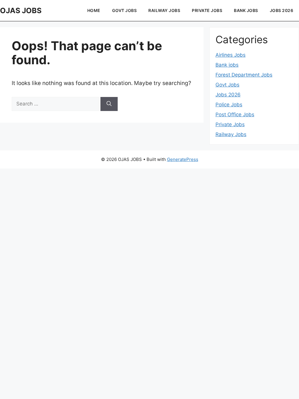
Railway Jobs (164, 10)
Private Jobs (207, 10)
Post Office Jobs (234, 114)
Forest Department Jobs (243, 75)
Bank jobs (246, 10)
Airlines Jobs (230, 55)
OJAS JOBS (20, 10)
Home (93, 10)
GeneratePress (182, 159)
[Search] (109, 104)
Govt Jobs (124, 10)
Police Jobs (228, 104)
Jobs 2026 (228, 95)
